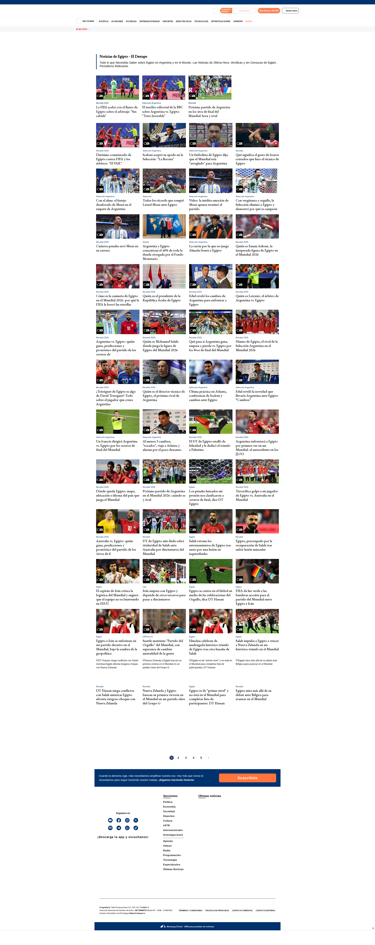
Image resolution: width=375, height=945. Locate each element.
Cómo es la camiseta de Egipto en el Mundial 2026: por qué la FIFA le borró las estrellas (117, 300)
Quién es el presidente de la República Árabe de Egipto (162, 298)
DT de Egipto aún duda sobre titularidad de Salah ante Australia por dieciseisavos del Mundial (163, 547)
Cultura (167, 821)
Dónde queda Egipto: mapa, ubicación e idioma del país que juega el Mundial (117, 495)
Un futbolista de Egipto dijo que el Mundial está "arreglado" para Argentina (208, 158)
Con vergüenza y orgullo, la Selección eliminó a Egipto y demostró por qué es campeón (256, 204)
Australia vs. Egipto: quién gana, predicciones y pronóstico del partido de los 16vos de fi (116, 547)
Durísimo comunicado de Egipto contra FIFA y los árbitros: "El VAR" (113, 158)
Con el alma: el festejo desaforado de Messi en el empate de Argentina (113, 204)
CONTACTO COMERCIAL (242, 911)
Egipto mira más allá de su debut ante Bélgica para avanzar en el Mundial (253, 694)
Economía (117, 21)
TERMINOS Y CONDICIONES (190, 911)
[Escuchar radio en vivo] (244, 10)
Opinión (238, 21)
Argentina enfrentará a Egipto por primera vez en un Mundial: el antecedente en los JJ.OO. (257, 447)
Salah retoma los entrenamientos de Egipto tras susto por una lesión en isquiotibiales (210, 547)
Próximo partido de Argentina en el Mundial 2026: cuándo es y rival (164, 495)
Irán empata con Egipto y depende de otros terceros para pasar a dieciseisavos (164, 594)
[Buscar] (215, 10)
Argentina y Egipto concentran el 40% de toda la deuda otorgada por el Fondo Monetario (163, 252)
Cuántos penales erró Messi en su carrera (117, 248)
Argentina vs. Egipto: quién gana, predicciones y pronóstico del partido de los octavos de (116, 347)
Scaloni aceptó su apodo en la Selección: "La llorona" (163, 156)
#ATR (166, 825)
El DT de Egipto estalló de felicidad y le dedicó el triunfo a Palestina (209, 445)
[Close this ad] (373, 928)
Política (104, 21)
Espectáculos (183, 21)
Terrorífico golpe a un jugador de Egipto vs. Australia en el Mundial (257, 495)
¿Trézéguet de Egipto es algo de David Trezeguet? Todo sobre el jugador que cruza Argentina (116, 397)
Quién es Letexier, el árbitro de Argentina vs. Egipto (257, 298)
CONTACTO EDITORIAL (265, 911)
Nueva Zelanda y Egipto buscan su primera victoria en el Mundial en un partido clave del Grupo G (164, 696)
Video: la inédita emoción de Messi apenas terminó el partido (209, 204)
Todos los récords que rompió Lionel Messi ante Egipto (163, 202)
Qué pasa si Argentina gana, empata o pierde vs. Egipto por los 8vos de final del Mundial (210, 345)
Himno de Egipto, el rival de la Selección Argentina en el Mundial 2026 (257, 345)
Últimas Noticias (173, 869)
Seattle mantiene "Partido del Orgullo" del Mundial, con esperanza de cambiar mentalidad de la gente (163, 647)
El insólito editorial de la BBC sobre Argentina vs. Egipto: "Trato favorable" (162, 111)
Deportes (168, 21)
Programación (172, 855)
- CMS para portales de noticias (190, 926)
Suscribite (247, 778)
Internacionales (150, 21)
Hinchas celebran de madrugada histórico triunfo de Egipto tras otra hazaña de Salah (209, 647)
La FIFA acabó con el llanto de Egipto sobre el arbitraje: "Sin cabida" (117, 111)
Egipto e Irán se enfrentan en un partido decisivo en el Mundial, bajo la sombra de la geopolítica (116, 647)
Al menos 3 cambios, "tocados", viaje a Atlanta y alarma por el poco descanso (162, 445)
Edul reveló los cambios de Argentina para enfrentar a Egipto (207, 300)
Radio (249, 21)
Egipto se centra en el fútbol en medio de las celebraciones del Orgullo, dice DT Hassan (210, 594)
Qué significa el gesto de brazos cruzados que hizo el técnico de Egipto (257, 158)
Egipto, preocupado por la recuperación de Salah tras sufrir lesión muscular (254, 545)
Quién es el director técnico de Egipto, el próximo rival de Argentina (164, 395)
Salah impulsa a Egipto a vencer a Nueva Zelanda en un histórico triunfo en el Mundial (257, 644)
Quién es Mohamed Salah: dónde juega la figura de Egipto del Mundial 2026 (161, 345)
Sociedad (131, 21)
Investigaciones (220, 21)
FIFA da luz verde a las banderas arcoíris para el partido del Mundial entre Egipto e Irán (254, 597)
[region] (187, 44)
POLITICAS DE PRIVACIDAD (217, 911)
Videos (167, 846)
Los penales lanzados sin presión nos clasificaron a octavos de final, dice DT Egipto (206, 497)
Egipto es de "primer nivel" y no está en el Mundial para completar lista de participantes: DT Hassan (209, 696)
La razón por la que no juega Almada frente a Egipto (209, 248)
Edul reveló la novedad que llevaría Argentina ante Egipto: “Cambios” (257, 395)
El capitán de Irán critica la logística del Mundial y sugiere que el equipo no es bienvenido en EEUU (117, 597)
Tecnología (201, 21)
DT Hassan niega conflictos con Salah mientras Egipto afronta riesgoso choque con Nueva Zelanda (115, 696)
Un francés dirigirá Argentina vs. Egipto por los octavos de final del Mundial (116, 445)
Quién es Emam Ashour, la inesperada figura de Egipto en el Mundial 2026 (257, 250)
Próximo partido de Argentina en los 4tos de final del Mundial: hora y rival (209, 111)
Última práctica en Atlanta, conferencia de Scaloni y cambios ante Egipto (208, 395)
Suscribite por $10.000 (269, 10)
